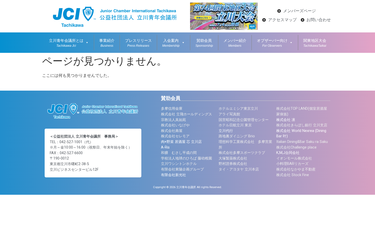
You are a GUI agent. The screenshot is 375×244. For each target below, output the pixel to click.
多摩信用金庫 (171, 108)
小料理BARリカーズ (292, 164)
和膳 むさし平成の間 (179, 153)
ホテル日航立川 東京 (235, 125)
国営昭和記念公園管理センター (244, 120)
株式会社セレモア (175, 136)
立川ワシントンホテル (179, 164)
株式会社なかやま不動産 (296, 169)
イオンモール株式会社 (294, 158)
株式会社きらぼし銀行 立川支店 (301, 125)
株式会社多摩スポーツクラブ (242, 153)
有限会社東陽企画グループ (182, 169)
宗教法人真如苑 (173, 120)
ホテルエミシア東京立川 (238, 108)
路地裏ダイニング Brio (237, 136)
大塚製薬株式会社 (233, 158)
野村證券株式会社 (233, 164)
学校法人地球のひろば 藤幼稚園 (186, 158)
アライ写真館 (229, 114)
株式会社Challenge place (296, 147)
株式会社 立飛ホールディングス (186, 114)
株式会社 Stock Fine (292, 175)
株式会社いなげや (175, 125)
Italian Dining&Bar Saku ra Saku (302, 142)
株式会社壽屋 (171, 131)
